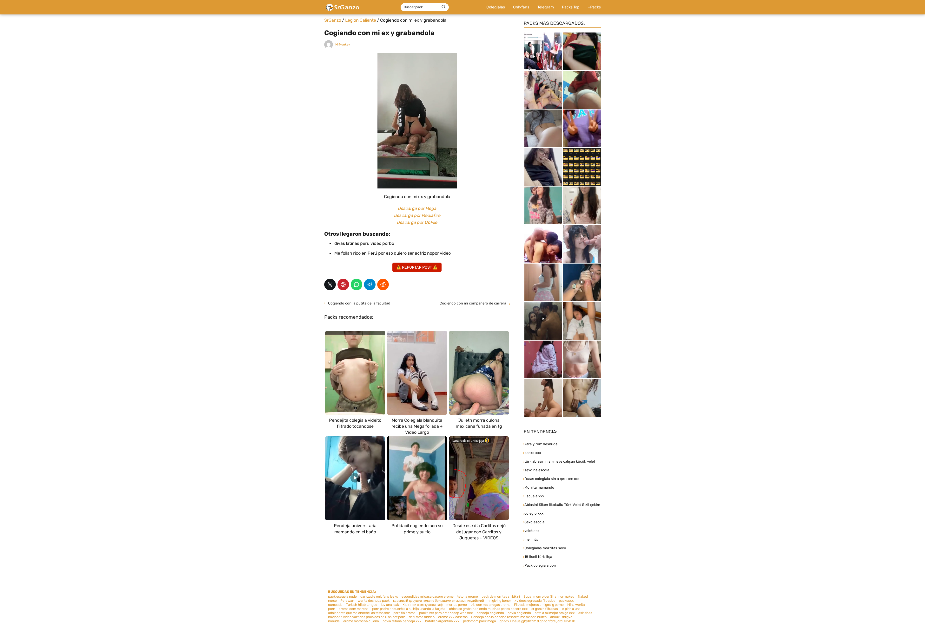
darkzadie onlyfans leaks (379, 597)
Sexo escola (534, 522)
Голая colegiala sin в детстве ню (551, 479)
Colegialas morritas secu (545, 548)
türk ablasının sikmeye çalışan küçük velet (559, 461)
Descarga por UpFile (417, 222)
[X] (330, 284)
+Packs (594, 7)
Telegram (545, 7)
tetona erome (467, 597)
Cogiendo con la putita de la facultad (359, 303)
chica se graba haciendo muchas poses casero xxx (488, 609)
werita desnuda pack (374, 601)
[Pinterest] (343, 284)
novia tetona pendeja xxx (402, 621)
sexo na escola (536, 470)
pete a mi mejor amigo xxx (555, 613)
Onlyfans (521, 7)
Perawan (347, 601)
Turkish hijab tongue (361, 605)
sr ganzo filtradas (544, 609)
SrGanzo (332, 20)
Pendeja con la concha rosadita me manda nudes (509, 617)
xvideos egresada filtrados (535, 601)
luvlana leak (390, 605)
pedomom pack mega (479, 621)
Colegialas (495, 7)
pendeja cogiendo (490, 613)
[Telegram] (370, 284)
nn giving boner (499, 601)
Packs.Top (571, 7)
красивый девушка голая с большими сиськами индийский (438, 601)
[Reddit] (383, 284)
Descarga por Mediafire (417, 215)
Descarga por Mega (417, 208)
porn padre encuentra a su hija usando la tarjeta (408, 609)
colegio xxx (533, 513)
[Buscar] (443, 7)
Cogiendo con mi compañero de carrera (473, 303)
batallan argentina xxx (442, 621)
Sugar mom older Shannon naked (548, 597)
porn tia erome (404, 613)
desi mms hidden (422, 617)
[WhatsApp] (356, 284)
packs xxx (532, 453)
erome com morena (354, 609)
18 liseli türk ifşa (538, 557)
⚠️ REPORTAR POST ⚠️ (417, 267)
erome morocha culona (361, 621)
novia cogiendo (519, 613)
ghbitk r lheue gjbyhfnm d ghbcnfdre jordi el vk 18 (537, 621)
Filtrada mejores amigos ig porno (539, 605)
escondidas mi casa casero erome (428, 597)
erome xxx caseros (453, 617)
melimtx (531, 539)
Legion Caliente (360, 20)
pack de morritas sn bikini (501, 597)
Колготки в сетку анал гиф (423, 605)
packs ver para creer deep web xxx (446, 613)
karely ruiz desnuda (540, 444)
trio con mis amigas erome (490, 605)
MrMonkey (342, 44)
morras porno (456, 605)
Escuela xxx (534, 496)
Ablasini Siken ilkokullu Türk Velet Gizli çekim (562, 505)
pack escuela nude (342, 597)
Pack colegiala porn (540, 565)
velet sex (531, 531)
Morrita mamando (539, 487)
